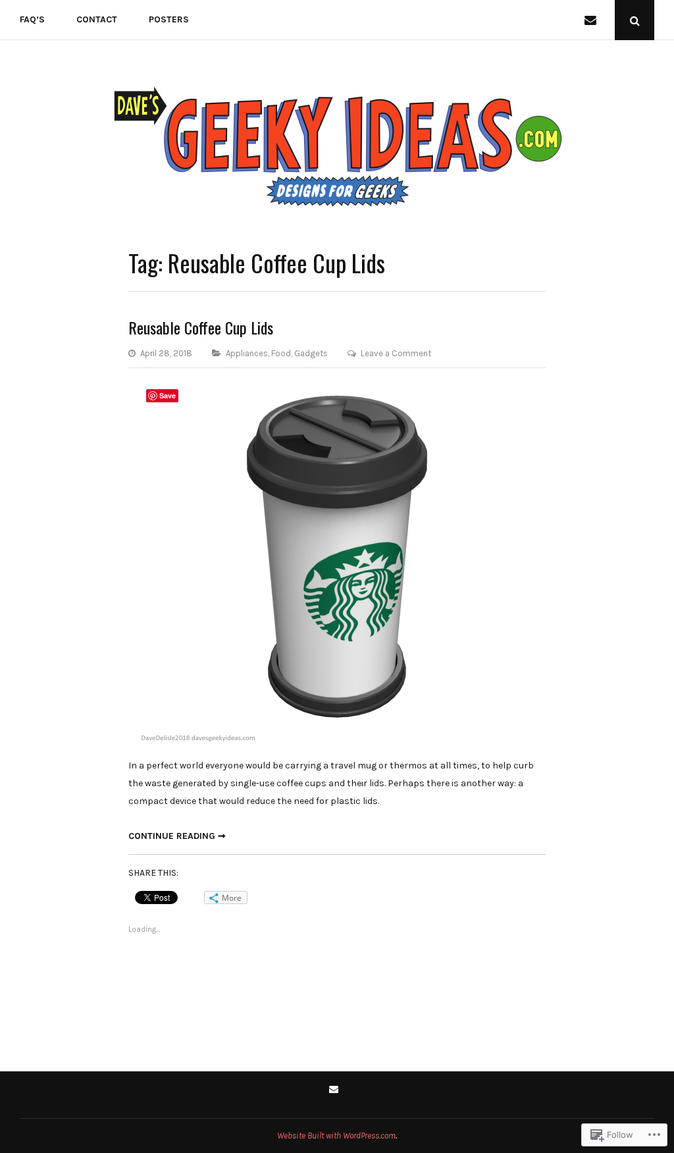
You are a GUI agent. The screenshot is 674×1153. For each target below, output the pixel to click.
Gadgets (311, 353)
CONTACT (96, 19)
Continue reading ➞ (177, 836)
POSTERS (169, 19)
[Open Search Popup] (634, 20)
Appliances (247, 353)
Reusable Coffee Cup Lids (200, 327)
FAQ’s (32, 19)
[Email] (593, 20)
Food (281, 353)
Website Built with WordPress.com (336, 1135)
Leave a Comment (396, 353)
